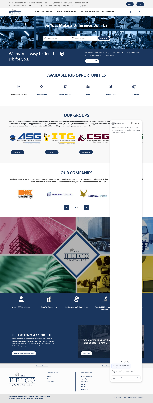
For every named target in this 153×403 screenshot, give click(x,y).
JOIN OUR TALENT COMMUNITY (89, 12)
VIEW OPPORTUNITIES (107, 12)
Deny (129, 4)
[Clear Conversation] (132, 123)
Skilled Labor (111, 95)
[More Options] (114, 378)
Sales (88, 95)
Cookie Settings (76, 5)
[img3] (93, 194)
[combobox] (56, 38)
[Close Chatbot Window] (139, 123)
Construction (134, 95)
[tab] (75, 207)
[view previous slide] (66, 207)
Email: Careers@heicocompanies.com (133, 397)
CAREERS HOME (39, 12)
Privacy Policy (117, 397)
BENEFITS (49, 12)
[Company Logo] (15, 12)
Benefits (49, 379)
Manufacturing (65, 95)
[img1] (26, 194)
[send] (138, 378)
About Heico (50, 381)
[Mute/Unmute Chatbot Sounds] (135, 123)
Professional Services (19, 95)
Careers (49, 376)
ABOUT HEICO (58, 12)
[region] (126, 250)
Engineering (42, 95)
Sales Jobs (83, 384)
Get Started (90, 61)
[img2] (59, 194)
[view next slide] (86, 207)
